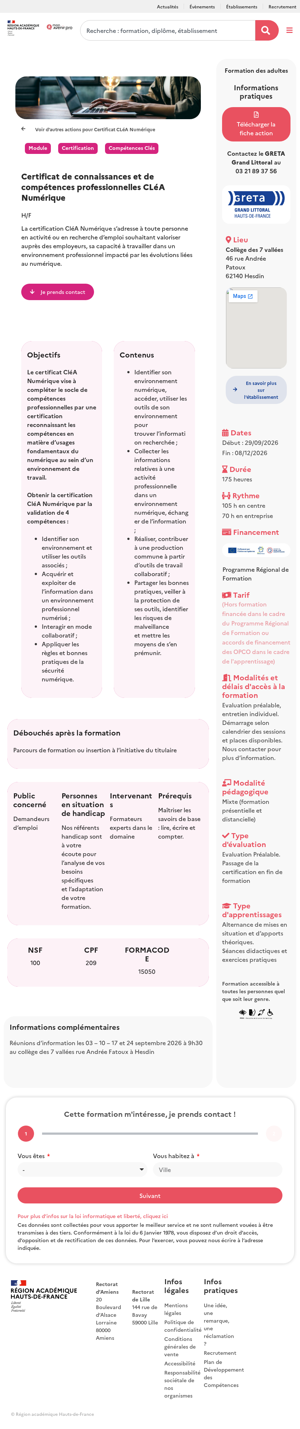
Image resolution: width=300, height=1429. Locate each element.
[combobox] (167, 30)
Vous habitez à (174, 1156)
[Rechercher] (267, 30)
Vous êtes (32, 1156)
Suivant (150, 1195)
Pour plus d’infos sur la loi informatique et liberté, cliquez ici (93, 1216)
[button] (256, 124)
